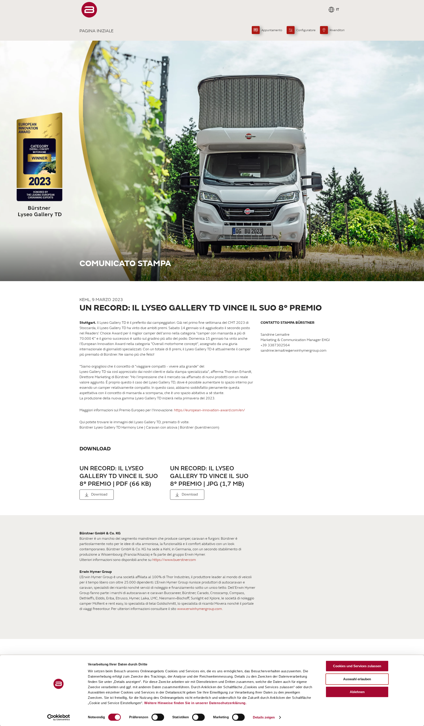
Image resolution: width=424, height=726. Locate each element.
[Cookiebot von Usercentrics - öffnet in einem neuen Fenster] (58, 717)
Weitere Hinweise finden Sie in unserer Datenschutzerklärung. (195, 703)
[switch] (157, 717)
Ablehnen (357, 692)
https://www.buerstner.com (174, 560)
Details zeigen (264, 717)
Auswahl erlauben (357, 679)
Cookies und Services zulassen (357, 666)
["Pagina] (89, 9)
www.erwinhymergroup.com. (200, 609)
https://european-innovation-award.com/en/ (209, 410)
